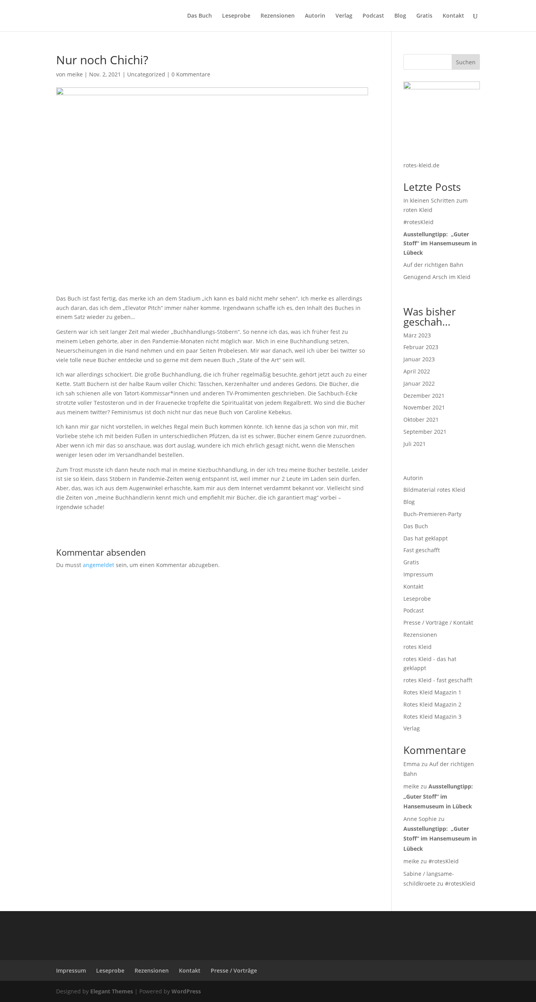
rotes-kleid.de (421, 165)
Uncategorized (146, 74)
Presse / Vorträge (234, 970)
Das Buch (199, 16)
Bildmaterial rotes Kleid (434, 489)
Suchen (466, 62)
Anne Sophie (420, 819)
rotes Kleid (417, 646)
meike (75, 74)
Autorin (315, 16)
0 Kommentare (190, 74)
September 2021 (425, 431)
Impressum (418, 574)
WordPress (186, 991)
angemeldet (98, 565)
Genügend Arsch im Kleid (436, 277)
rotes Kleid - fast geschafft (437, 680)
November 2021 (424, 407)
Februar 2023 (420, 347)
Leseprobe (236, 16)
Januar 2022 (419, 383)
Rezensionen (278, 16)
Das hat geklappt (425, 538)
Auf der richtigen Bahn (433, 264)
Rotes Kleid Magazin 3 (432, 716)
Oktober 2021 (421, 419)
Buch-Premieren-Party (432, 514)
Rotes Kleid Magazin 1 (432, 692)
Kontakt (453, 16)
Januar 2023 (419, 359)
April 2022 (416, 371)
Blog (400, 16)
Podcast (373, 16)
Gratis (424, 16)
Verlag (343, 16)
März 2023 (417, 335)
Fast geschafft (421, 550)
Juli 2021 (414, 444)
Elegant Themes (111, 991)
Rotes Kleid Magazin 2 (432, 704)
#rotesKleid (418, 222)
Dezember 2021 (424, 395)
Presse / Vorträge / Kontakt (438, 622)
